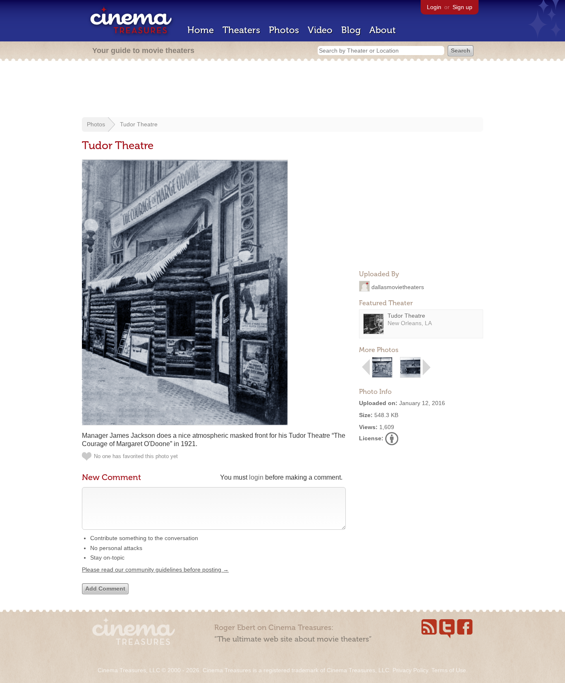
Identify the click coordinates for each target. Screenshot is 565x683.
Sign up (462, 7)
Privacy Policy (410, 670)
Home (200, 30)
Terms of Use (448, 670)
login (256, 477)
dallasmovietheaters (397, 286)
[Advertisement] (282, 90)
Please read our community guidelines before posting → (155, 569)
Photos (284, 30)
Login (434, 7)
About (382, 30)
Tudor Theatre (139, 124)
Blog (351, 30)
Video (320, 30)
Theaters (241, 30)
